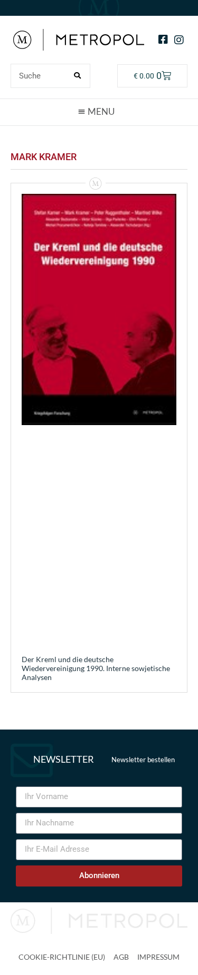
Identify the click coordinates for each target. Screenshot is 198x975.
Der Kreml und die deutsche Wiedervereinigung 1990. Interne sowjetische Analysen (96, 668)
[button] (99, 111)
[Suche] (77, 75)
